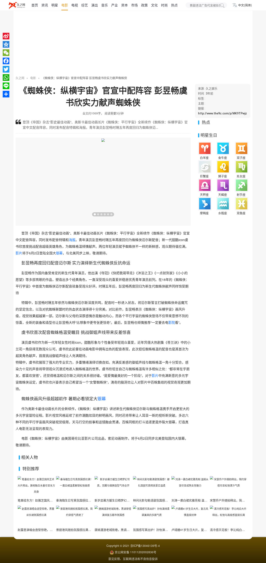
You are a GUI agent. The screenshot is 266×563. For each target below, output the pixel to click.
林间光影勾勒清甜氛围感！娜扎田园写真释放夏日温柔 (168, 500)
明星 (54, 5)
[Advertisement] (133, 44)
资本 (124, 5)
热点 (174, 5)
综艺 (84, 5)
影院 (171, 322)
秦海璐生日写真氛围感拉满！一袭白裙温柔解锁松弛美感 (92, 500)
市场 (134, 5)
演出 (94, 5)
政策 (144, 5)
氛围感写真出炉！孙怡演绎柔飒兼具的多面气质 (163, 530)
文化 (154, 5)
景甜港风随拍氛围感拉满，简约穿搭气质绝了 (85, 530)
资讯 (44, 5)
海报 (72, 239)
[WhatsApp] (6, 77)
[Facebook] (6, 61)
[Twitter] (6, 69)
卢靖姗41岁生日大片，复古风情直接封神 (197, 530)
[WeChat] (6, 53)
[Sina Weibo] (6, 36)
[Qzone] (6, 44)
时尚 (164, 5)
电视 (74, 5)
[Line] (6, 86)
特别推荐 (30, 469)
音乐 (104, 5)
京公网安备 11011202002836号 (135, 552)
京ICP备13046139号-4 (145, 546)
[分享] (6, 94)
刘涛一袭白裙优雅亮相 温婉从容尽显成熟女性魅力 (203, 500)
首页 (34, 5)
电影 (64, 5)
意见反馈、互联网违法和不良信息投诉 (133, 559)
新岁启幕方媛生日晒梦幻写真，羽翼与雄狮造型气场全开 (131, 500)
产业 (114, 5)
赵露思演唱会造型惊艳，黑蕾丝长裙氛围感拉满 (48, 530)
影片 (19, 253)
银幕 (59, 253)
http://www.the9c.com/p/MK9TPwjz (222, 113)
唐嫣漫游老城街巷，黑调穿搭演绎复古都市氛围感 (127, 530)
